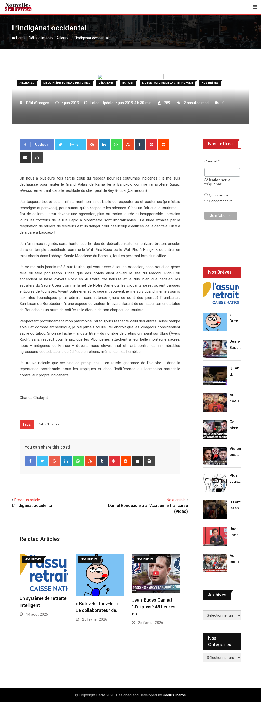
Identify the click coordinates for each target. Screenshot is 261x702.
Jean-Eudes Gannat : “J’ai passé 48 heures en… (153, 606)
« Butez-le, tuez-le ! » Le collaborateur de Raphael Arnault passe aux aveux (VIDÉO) (235, 318)
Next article (176, 499)
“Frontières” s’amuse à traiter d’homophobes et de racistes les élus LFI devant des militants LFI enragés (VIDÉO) (235, 505)
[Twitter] (42, 461)
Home (20, 38)
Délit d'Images (48, 424)
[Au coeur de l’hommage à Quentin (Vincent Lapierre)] (215, 402)
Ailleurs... (63, 38)
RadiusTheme (174, 695)
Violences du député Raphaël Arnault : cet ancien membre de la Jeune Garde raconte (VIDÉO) (235, 452)
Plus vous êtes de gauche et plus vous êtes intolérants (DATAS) (235, 478)
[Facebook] (30, 461)
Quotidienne (218, 195)
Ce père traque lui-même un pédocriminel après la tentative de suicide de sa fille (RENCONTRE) (235, 425)
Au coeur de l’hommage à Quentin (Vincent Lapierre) (235, 398)
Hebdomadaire (220, 201)
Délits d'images (41, 38)
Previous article (27, 499)
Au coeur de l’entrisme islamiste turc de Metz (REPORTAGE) (235, 559)
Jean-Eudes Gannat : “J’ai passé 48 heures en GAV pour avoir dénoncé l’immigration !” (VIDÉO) (235, 345)
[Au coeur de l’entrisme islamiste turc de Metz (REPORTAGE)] (215, 563)
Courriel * (211, 161)
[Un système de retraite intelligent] (221, 293)
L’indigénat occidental (32, 505)
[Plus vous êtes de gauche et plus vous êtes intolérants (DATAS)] (215, 483)
